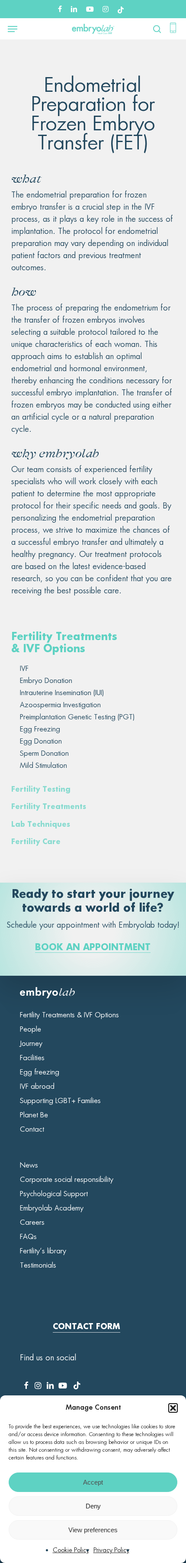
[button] (173, 1408)
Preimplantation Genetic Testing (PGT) (77, 717)
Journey (31, 1043)
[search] (155, 29)
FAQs (28, 1236)
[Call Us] (173, 29)
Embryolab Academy (51, 1208)
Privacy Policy (111, 1550)
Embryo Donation (46, 680)
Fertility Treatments (48, 807)
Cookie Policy (71, 1550)
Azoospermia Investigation (60, 705)
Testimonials (38, 1265)
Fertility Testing (41, 789)
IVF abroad (37, 1086)
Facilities (32, 1058)
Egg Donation (41, 741)
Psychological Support (54, 1194)
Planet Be (34, 1115)
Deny (93, 1506)
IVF (24, 668)
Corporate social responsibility (66, 1179)
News (29, 1165)
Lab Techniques (40, 825)
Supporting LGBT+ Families (60, 1100)
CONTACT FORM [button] (86, 1327)
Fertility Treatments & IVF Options (69, 1015)
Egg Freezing (40, 729)
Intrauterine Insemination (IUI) (62, 692)
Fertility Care (36, 842)
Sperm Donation (44, 753)
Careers (32, 1222)
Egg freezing (39, 1072)
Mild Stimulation (43, 765)
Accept (93, 1482)
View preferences (93, 1530)
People (30, 1029)
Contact (32, 1129)
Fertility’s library (43, 1251)
